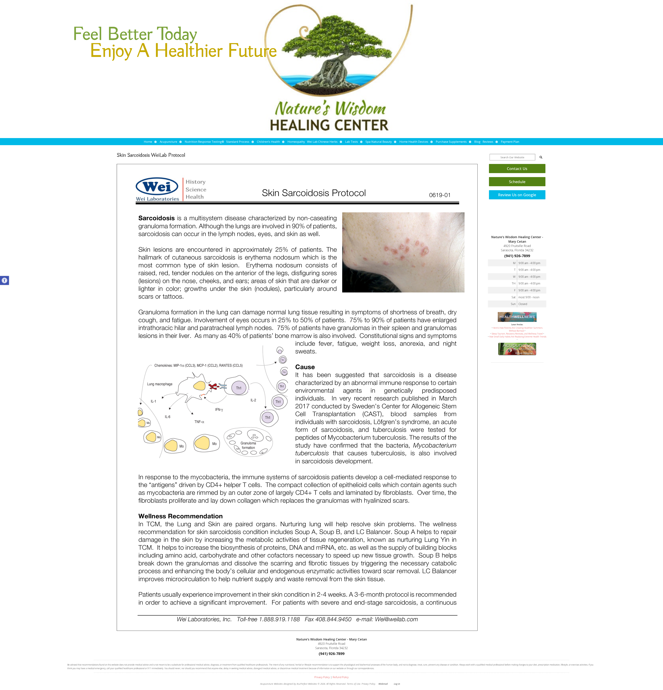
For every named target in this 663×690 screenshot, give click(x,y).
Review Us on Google (517, 194)
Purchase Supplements (451, 142)
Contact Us (517, 168)
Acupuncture (168, 142)
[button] (4, 280)
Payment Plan (510, 142)
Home (148, 142)
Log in (397, 683)
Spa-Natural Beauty (379, 142)
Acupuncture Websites (271, 683)
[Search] (541, 157)
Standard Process (237, 142)
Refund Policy (341, 677)
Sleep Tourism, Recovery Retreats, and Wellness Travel (517, 333)
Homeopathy (296, 142)
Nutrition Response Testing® (204, 142)
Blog (477, 142)
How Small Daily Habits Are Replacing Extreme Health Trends (517, 336)
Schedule (517, 181)
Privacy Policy (322, 677)
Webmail (383, 683)
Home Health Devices (413, 142)
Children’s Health (268, 142)
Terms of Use (353, 683)
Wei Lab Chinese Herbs (322, 142)
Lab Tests (351, 142)
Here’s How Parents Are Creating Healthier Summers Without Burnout (517, 329)
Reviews (488, 142)
